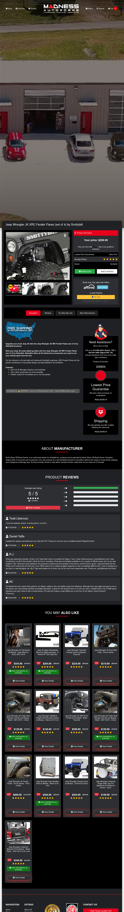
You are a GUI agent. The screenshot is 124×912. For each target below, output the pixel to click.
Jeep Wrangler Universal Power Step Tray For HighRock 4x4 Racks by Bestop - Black (105, 784)
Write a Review (34, 507)
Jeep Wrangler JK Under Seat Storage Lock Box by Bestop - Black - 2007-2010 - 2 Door (18, 717)
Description (33, 313)
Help (89, 8)
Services (21, 8)
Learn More (102, 287)
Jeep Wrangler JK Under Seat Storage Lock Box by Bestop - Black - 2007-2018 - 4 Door (105, 717)
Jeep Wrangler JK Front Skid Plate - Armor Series (105, 651)
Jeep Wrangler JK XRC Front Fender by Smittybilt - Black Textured (76, 717)
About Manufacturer (87, 313)
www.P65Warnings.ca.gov (65, 391)
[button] (67, 256)
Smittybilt (113, 264)
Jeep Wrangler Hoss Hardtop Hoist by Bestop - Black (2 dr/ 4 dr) (47, 783)
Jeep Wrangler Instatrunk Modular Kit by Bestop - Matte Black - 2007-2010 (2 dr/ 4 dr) (18, 849)
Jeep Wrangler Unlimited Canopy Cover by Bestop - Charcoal (76, 652)
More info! (113, 254)
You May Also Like (65, 313)
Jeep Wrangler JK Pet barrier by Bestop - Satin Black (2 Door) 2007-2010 (18, 652)
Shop (10, 8)
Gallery (33, 8)
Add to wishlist (107, 271)
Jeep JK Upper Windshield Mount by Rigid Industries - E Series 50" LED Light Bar (47, 652)
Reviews (48, 313)
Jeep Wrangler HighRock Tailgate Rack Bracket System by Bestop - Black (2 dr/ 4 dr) (47, 717)
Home (8, 909)
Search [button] (101, 8)
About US (28, 909)
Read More (100, 399)
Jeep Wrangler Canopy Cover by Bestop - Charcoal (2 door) (76, 782)
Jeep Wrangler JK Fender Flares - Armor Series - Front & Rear (18, 783)
